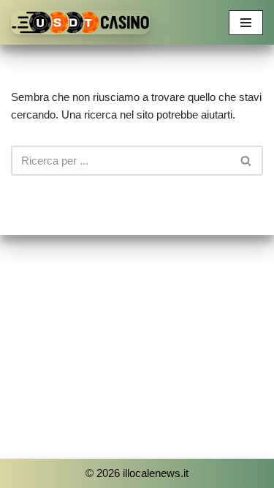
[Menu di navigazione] (246, 22)
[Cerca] (246, 161)
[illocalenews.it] (80, 22)
